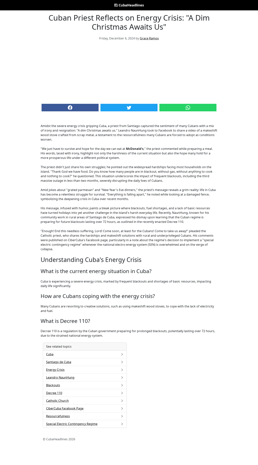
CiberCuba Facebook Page (64, 408)
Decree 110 (54, 393)
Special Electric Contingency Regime (71, 424)
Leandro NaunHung (60, 377)
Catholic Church (57, 401)
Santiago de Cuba (58, 362)
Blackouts (53, 385)
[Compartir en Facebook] (70, 107)
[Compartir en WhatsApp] (187, 107)
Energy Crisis (55, 370)
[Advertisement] (129, 71)
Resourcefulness (58, 416)
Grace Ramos (149, 38)
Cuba (49, 354)
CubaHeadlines (131, 5)
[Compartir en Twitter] (129, 107)
